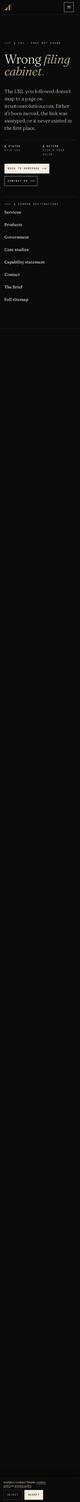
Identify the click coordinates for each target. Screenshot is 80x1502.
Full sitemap (16, 299)
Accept (33, 1494)
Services (12, 212)
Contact (12, 274)
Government (16, 237)
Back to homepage (24, 168)
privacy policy (23, 1486)
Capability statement (24, 262)
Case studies (16, 249)
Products (13, 224)
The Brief (13, 287)
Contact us (18, 180)
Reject (12, 1494)
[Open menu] (69, 7)
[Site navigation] (69, 7)
